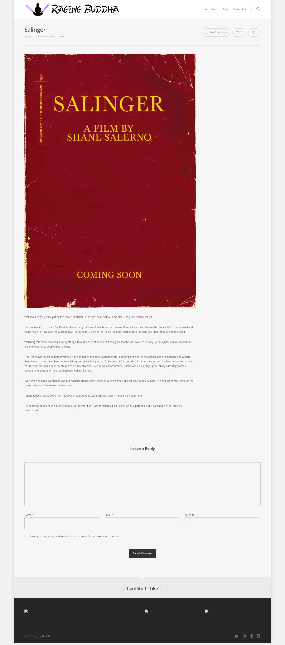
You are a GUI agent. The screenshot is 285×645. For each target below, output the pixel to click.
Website (189, 515)
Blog (225, 9)
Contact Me (239, 9)
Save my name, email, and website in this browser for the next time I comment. (74, 536)
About (214, 9)
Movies (61, 36)
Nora (30, 36)
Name (29, 515)
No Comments (218, 32)
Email (109, 515)
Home (203, 9)
